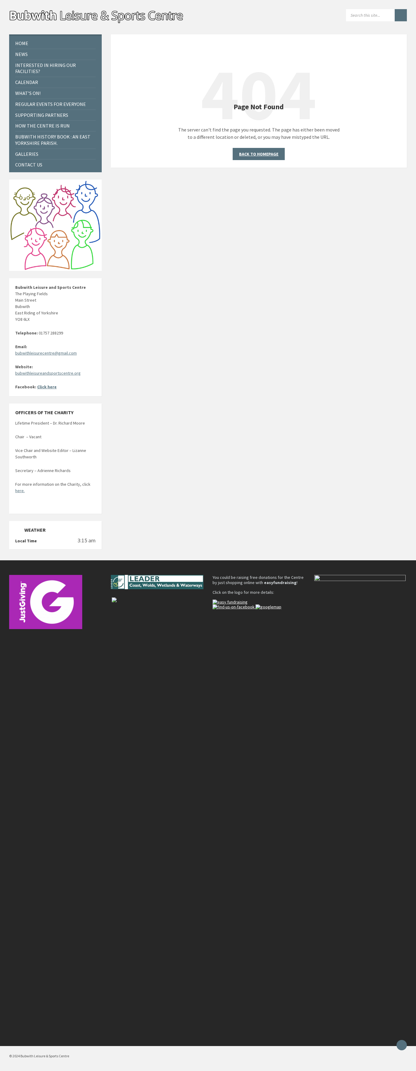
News (21, 54)
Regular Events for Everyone (50, 104)
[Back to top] (402, 1045)
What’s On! (28, 93)
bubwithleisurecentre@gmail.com (46, 353)
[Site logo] (97, 22)
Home (21, 43)
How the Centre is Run (42, 126)
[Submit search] (401, 15)
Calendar (26, 82)
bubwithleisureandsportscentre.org (48, 373)
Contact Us (28, 165)
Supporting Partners (41, 115)
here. (20, 490)
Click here (47, 387)
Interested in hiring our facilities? (45, 68)
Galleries (26, 154)
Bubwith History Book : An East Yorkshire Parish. (52, 140)
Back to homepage (258, 154)
